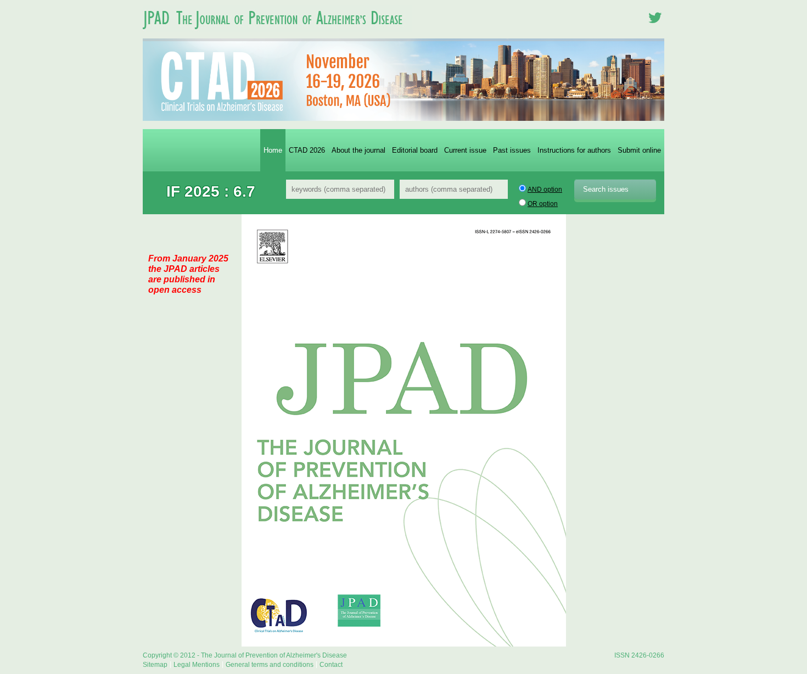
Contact (331, 664)
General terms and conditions (269, 664)
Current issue (465, 150)
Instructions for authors (574, 150)
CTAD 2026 (307, 150)
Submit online (639, 150)
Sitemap (155, 664)
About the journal (358, 150)
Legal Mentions (196, 664)
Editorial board (415, 150)
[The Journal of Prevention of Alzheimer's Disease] (277, 35)
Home (273, 150)
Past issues (512, 150)
